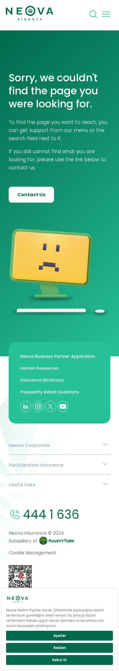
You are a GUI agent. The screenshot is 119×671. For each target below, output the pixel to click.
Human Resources (39, 368)
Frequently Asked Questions (49, 392)
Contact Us (31, 194)
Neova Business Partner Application (57, 356)
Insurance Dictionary (42, 380)
